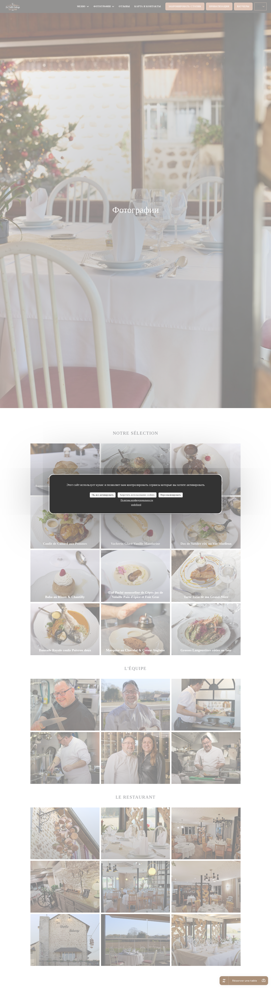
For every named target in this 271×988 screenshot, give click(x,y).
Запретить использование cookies (137, 494)
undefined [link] (136, 504)
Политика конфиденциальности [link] (137, 500)
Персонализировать (170, 494)
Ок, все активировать (103, 494)
